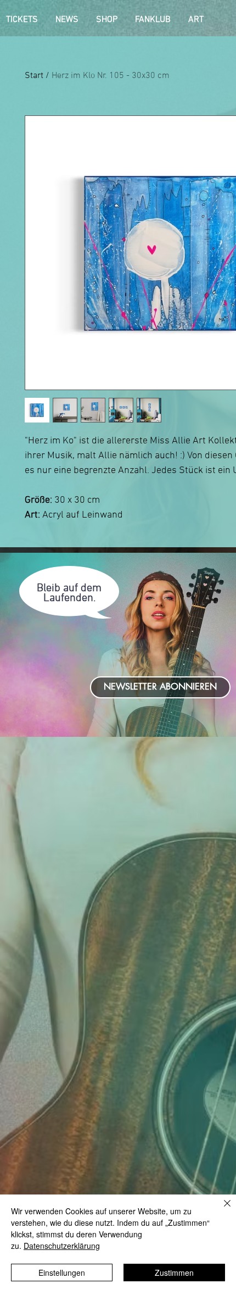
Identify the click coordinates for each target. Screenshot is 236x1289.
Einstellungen (61, 1272)
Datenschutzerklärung (62, 1245)
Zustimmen (174, 1272)
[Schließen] (220, 1210)
